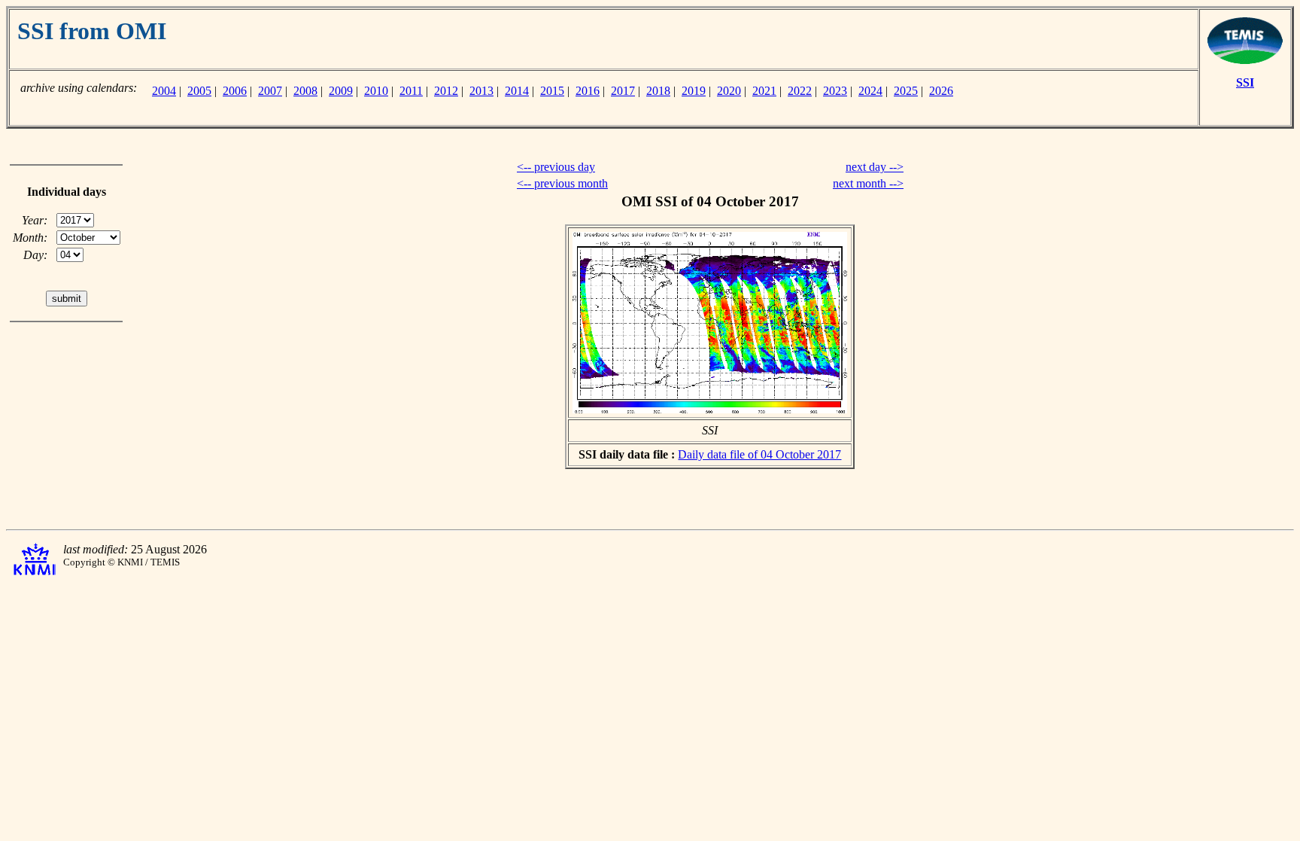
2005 (199, 90)
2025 (906, 90)
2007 (270, 90)
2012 (446, 90)
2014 (517, 90)
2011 (411, 90)
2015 (552, 90)
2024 (870, 90)
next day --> (875, 166)
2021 (764, 90)
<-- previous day (556, 166)
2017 (623, 90)
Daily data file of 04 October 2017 (759, 454)
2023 (835, 90)
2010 (376, 90)
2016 (588, 90)
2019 (694, 90)
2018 (658, 90)
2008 (305, 90)
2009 (341, 90)
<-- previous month (562, 183)
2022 (800, 90)
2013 (481, 90)
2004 (164, 90)
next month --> (868, 183)
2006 (235, 90)
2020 (729, 90)
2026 (941, 90)
